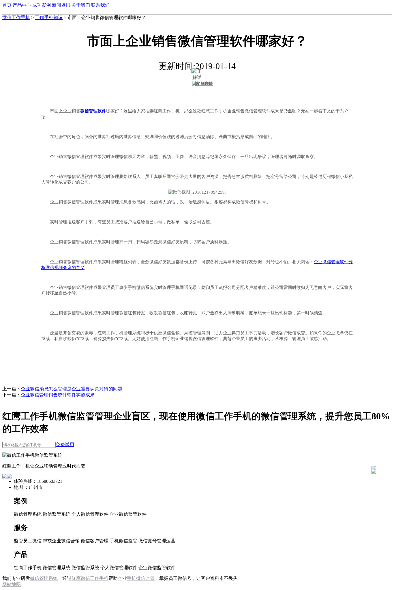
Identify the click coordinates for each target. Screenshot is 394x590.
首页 (7, 5)
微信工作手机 (16, 17)
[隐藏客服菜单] (374, 452)
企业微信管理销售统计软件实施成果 (58, 394)
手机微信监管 (141, 578)
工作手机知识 (49, 17)
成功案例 (41, 5)
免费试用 (65, 444)
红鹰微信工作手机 (90, 578)
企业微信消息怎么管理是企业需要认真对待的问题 (71, 388)
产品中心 (22, 5)
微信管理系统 (44, 578)
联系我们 (100, 5)
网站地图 (11, 584)
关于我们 (81, 5)
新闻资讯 (61, 5)
